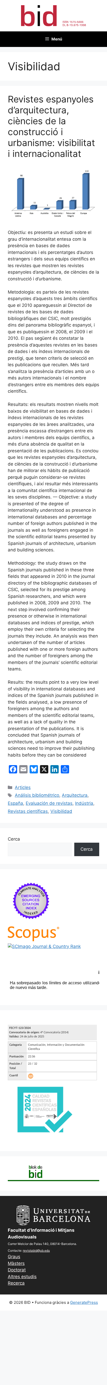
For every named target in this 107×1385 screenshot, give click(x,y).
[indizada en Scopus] (33, 939)
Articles (23, 787)
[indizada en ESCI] (31, 923)
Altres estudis (22, 1276)
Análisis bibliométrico (37, 795)
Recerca (16, 1283)
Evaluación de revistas (49, 803)
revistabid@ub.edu (36, 1250)
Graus (14, 1256)
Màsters (16, 1263)
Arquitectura (75, 795)
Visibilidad (61, 811)
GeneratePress (84, 1302)
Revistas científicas (28, 811)
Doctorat (17, 1269)
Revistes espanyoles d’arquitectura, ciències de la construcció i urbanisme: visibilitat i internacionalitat (51, 126)
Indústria (84, 803)
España (15, 803)
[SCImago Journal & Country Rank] (44, 946)
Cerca (14, 839)
